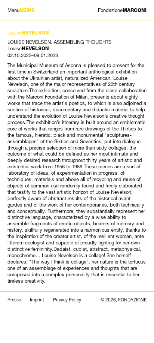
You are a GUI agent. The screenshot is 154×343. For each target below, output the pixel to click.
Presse (14, 300)
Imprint (37, 300)
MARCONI (122, 10)
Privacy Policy (67, 300)
